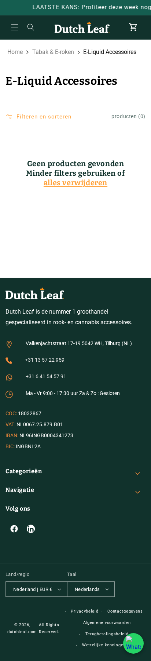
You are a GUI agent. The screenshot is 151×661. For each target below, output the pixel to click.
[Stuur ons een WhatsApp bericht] (133, 643)
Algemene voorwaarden (107, 622)
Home (15, 51)
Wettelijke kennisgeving (107, 645)
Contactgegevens (125, 611)
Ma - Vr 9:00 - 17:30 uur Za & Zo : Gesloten (73, 393)
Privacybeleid (84, 611)
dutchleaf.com (22, 631)
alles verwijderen (75, 182)
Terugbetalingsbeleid (107, 634)
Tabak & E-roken (53, 51)
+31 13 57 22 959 (45, 360)
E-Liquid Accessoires (109, 51)
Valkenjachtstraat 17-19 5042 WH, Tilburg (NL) (79, 343)
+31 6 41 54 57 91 (46, 376)
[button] (15, 27)
